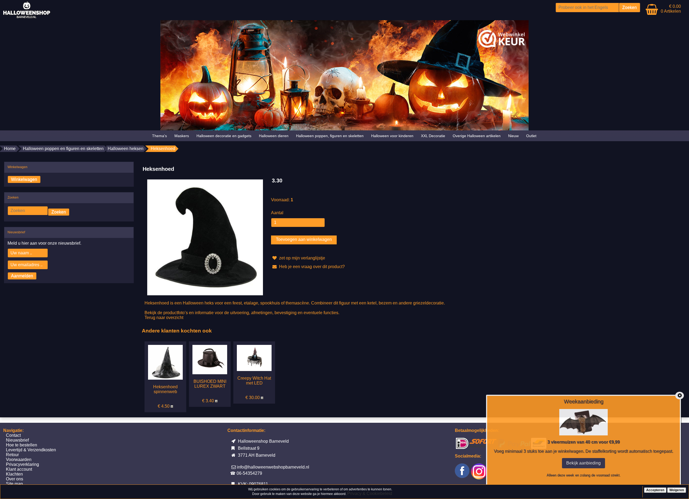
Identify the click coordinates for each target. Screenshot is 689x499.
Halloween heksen (125, 148)
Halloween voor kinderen (392, 136)
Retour (12, 454)
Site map (14, 483)
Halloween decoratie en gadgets (223, 136)
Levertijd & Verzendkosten (31, 450)
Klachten (14, 474)
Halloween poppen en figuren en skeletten (63, 148)
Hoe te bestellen (21, 445)
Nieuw (513, 136)
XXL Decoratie (433, 136)
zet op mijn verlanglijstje (301, 258)
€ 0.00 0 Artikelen (671, 8)
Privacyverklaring (22, 464)
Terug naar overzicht (164, 317)
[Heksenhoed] (205, 237)
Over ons (14, 479)
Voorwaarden (18, 459)
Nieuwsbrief (17, 440)
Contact (13, 435)
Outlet (531, 136)
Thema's (159, 136)
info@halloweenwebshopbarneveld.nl (273, 467)
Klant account (19, 469)
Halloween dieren (274, 136)
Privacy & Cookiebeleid (369, 493)
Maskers (181, 136)
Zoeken (58, 212)
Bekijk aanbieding (583, 463)
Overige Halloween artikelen (477, 136)
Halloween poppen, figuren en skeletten (330, 136)
